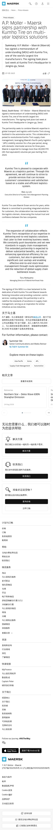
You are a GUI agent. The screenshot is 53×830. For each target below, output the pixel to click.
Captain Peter (8, 681)
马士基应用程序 (9, 673)
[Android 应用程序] (31, 750)
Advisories (8, 390)
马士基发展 (7, 729)
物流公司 (37, 317)
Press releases (23, 10)
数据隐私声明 (8, 786)
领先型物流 (7, 585)
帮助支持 (36, 3)
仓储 (4, 589)
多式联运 (6, 581)
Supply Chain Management (20, 366)
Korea (29, 361)
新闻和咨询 (7, 645)
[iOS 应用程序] (10, 750)
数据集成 (6, 677)
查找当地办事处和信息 (28, 819)
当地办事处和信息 (10, 552)
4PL (37, 361)
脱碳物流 (6, 624)
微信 (4, 742)
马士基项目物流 (9, 608)
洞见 (4, 653)
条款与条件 (7, 777)
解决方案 (26, 451)
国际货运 (5, 10)
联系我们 (26, 476)
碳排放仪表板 (8, 685)
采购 (4, 709)
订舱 (4, 532)
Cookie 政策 (7, 790)
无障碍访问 (7, 725)
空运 (4, 592)
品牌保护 (6, 799)
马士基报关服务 (9, 577)
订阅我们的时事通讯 (28, 825)
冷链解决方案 (8, 604)
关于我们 (6, 702)
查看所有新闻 (26, 381)
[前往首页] (12, 761)
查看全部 (6, 633)
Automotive (38, 366)
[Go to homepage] (10, 4)
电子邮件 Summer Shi (18, 347)
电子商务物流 (8, 596)
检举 (4, 781)
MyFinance (6, 669)
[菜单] (48, 3)
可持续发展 (7, 721)
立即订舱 (26, 508)
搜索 (30, 3)
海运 (4, 573)
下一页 (49, 413)
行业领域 (6, 649)
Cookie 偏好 (7, 794)
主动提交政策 (8, 803)
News (13, 10)
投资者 (5, 705)
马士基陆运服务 (9, 620)
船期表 (5, 540)
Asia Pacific (19, 361)
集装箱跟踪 (7, 536)
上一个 (4, 413)
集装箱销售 (7, 713)
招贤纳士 (6, 698)
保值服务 (6, 628)
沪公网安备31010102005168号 (36, 768)
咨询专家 (28, 813)
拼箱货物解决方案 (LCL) (12, 600)
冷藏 (4, 616)
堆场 (4, 612)
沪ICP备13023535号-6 (12, 768)
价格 (4, 528)
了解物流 (6, 657)
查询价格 (26, 501)
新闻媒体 (6, 717)
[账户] (42, 3)
